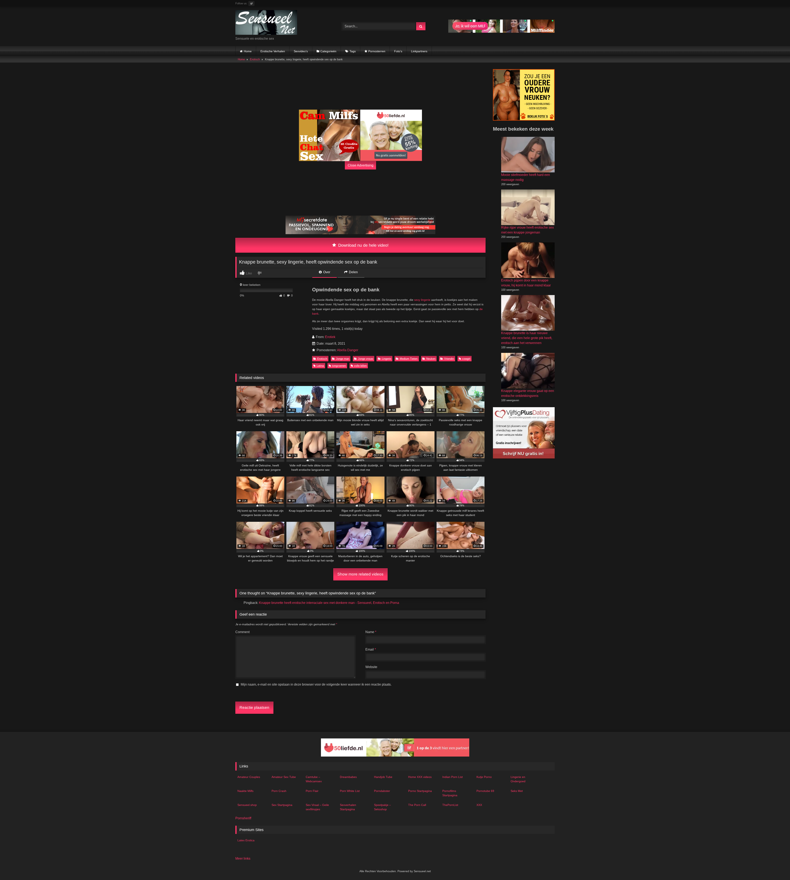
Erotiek (330, 337)
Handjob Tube (383, 777)
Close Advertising (360, 165)
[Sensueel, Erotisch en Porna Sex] (266, 23)
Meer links (242, 858)
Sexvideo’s (301, 51)
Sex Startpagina (282, 805)
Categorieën (328, 51)
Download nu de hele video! (363, 245)
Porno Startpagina (420, 791)
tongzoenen (339, 365)
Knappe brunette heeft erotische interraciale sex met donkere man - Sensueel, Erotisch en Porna (329, 602)
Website (371, 667)
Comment (242, 632)
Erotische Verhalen (272, 51)
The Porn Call (417, 805)
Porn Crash (279, 791)
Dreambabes (348, 777)
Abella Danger (347, 350)
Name (370, 632)
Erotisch (255, 59)
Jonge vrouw (365, 358)
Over (326, 272)
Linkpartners (419, 51)
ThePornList (450, 805)
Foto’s (398, 51)
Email (370, 649)
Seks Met (517, 791)
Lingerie (386, 358)
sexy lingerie (422, 299)
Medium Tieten (408, 358)
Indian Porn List (452, 777)
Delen (353, 272)
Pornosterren (376, 51)
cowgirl (466, 358)
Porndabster (382, 791)
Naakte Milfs (245, 791)
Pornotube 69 (485, 791)
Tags (353, 51)
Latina (320, 365)
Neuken (430, 358)
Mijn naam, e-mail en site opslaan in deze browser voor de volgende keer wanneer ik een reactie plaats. (316, 684)
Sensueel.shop (247, 805)
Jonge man (342, 358)
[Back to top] (777, 868)
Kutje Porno (484, 777)
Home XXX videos (420, 777)
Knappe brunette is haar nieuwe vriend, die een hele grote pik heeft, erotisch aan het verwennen (526, 338)
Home (248, 51)
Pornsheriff (243, 818)
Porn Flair (312, 791)
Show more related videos (360, 574)
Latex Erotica (245, 840)
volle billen (360, 365)
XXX (479, 805)
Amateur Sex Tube (284, 777)
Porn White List (350, 791)
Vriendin (449, 358)
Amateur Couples (248, 777)
